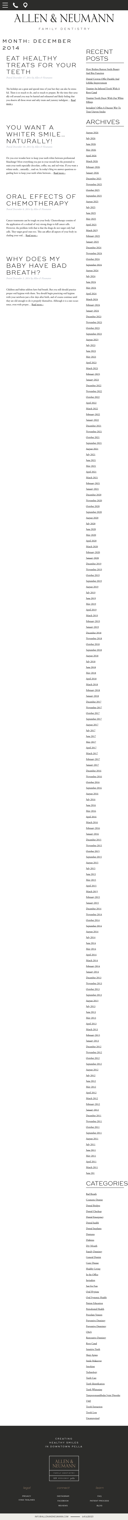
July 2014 (90, 937)
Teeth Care (91, 1378)
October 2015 (93, 851)
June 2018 (91, 667)
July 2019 (90, 592)
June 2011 (91, 1150)
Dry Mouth (91, 1246)
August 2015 (92, 862)
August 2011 (92, 1138)
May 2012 (91, 1087)
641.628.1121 (87, 1516)
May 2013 (91, 1018)
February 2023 (93, 374)
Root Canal (91, 1343)
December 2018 (93, 632)
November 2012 (94, 1052)
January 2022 (92, 420)
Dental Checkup (94, 1211)
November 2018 (94, 638)
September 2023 (94, 334)
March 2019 (92, 615)
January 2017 (92, 765)
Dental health (92, 1222)
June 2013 (91, 1012)
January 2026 (92, 173)
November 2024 (94, 253)
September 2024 (94, 264)
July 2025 (90, 207)
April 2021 (91, 472)
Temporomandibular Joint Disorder (103, 1395)
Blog (99, 1506)
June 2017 (91, 736)
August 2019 (92, 587)
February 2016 (93, 828)
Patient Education (94, 1303)
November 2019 (94, 569)
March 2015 (92, 891)
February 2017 (93, 759)
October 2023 (93, 328)
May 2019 (91, 604)
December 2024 (93, 247)
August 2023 (92, 339)
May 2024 (91, 288)
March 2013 (92, 1029)
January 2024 (92, 311)
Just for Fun (92, 1286)
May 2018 (91, 673)
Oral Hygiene (92, 1291)
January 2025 (92, 242)
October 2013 (93, 989)
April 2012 (91, 1092)
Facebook (63, 1501)
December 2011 (93, 1115)
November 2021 (94, 431)
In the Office (92, 1274)
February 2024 (93, 305)
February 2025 (93, 236)
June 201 (90, 1173)
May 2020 (91, 535)
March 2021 (92, 477)
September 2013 (94, 995)
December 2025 (93, 178)
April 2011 (91, 1161)
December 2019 (93, 563)
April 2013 (91, 1023)
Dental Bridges (93, 1205)
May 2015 (91, 880)
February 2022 (93, 414)
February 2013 (93, 1035)
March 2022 (92, 408)
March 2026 (92, 161)
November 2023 (94, 322)
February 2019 (93, 621)
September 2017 (94, 719)
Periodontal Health (95, 1309)
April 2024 (91, 293)
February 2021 (93, 483)
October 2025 (93, 190)
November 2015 (94, 845)
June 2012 (91, 1081)
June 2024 (91, 282)
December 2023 (93, 316)
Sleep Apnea (92, 1355)
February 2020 (93, 552)
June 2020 (91, 529)
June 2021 (91, 460)
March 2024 (92, 299)
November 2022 (94, 391)
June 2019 (91, 598)
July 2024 (90, 276)
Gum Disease (92, 1263)
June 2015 (91, 874)
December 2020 (93, 494)
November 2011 (94, 1121)
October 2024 (93, 259)
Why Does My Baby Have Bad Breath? (36, 266)
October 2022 (93, 397)
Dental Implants (93, 1228)
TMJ (88, 1401)
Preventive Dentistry (95, 1320)
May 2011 (91, 1156)
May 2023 (91, 357)
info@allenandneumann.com (51, 1516)
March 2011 (92, 1167)
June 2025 (91, 213)
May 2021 (91, 466)
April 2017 (91, 747)
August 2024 (92, 270)
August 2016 (92, 793)
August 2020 (92, 518)
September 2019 (94, 581)
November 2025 (94, 184)
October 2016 (93, 782)
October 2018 (93, 644)
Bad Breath (91, 1194)
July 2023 (90, 345)
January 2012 (92, 1110)
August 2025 (92, 201)
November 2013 (94, 983)
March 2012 (92, 1098)
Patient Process (99, 1501)
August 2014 (92, 931)
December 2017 (93, 702)
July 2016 (90, 799)
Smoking (90, 1366)
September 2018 (94, 650)
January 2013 (92, 1041)
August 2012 (92, 1069)
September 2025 (94, 196)
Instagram (63, 1496)
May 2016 (91, 811)
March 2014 (92, 960)
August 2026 (92, 132)
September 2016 (94, 788)
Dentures (90, 1234)
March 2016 (92, 822)
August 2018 (92, 655)
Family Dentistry (94, 1251)
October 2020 (93, 506)
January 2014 (92, 972)
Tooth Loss (91, 1412)
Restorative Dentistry (96, 1337)
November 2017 (94, 707)
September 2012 (94, 1064)
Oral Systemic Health (96, 1297)
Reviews (63, 1506)
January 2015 (92, 903)
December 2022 (93, 385)
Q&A (89, 1332)
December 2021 (93, 426)
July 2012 (90, 1075)
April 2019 (91, 609)
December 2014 (93, 908)
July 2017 (90, 730)
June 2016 (91, 805)
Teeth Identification (95, 1384)
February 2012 (93, 1104)
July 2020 (90, 523)
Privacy (26, 1496)
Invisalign (90, 1280)
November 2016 (94, 776)
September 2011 (94, 1133)
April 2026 (91, 155)
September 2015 (94, 857)
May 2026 (91, 150)
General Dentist (93, 1257)
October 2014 (93, 920)
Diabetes (90, 1240)
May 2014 (91, 949)
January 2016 (92, 834)
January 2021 (92, 489)
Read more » (59, 173)
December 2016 (93, 770)
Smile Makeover (94, 1360)
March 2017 (92, 753)
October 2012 (93, 1058)
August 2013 (92, 1000)
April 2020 (91, 541)
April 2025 (91, 224)
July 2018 (90, 661)
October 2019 (93, 575)
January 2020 (92, 558)
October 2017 (93, 713)
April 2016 (91, 816)
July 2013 (90, 1006)
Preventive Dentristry (96, 1326)
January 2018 (92, 696)
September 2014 (94, 926)
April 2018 (91, 678)
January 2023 (92, 379)
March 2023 (92, 368)
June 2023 (91, 351)
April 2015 (91, 885)
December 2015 (93, 839)
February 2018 (93, 690)
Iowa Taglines (27, 1500)
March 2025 (92, 230)
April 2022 (91, 403)
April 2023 (91, 362)
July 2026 (90, 138)
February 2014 (93, 966)
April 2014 (91, 954)
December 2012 (93, 1046)
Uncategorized (92, 1418)
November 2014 (94, 914)
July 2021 (90, 454)
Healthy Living (93, 1269)
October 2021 (93, 437)
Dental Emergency (94, 1217)
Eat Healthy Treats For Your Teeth (41, 65)
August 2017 (92, 724)
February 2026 (93, 167)
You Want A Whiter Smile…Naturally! (36, 134)
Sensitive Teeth (93, 1349)
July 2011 (90, 1144)
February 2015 (93, 897)
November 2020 (94, 500)
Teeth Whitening (94, 1389)
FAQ (99, 1496)
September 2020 (94, 512)
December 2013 (93, 977)
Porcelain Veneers (94, 1315)
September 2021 (94, 443)
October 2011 (93, 1127)
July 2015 (90, 868)
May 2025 (91, 219)
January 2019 (92, 627)
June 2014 (91, 943)
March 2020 (92, 546)
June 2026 (91, 144)
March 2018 (92, 684)
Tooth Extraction (94, 1406)
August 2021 (92, 448)
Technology (91, 1372)
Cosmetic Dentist (94, 1200)
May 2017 (91, 742)
